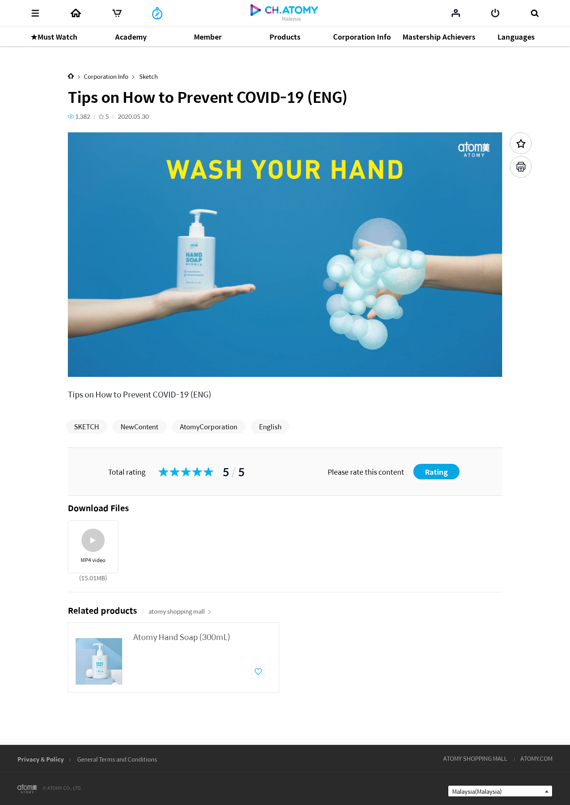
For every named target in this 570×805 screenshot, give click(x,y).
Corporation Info (106, 76)
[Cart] (117, 13)
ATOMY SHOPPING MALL (475, 758)
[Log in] (495, 13)
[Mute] (130, 366)
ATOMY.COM (536, 758)
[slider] (285, 355)
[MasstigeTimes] (157, 13)
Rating (436, 472)
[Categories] (35, 13)
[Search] (534, 13)
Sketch (148, 76)
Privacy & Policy (40, 759)
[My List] (456, 13)
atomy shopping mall (177, 611)
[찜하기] (258, 671)
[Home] (75, 13)
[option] (173, 657)
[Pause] (83, 366)
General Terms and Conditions (117, 759)
